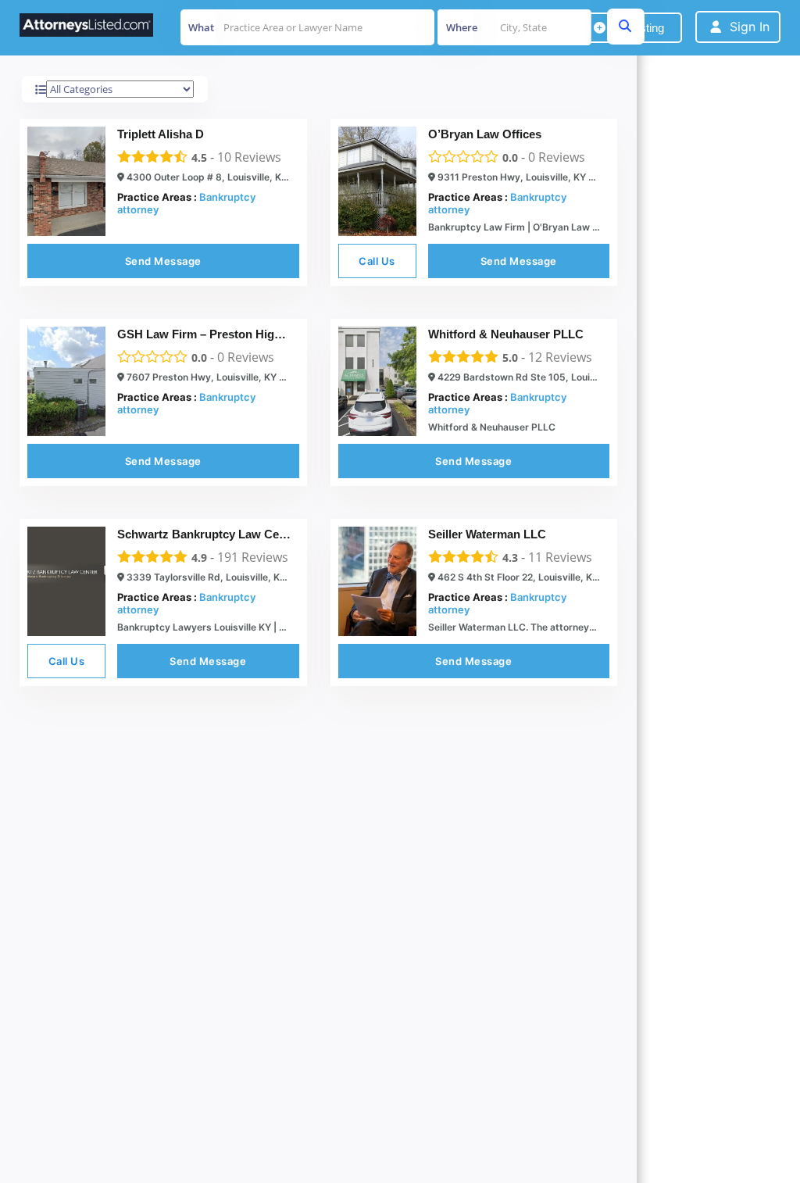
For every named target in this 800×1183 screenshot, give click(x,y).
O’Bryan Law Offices (484, 134)
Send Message (163, 261)
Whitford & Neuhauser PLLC (506, 334)
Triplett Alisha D (160, 134)
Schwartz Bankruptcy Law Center (209, 534)
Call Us (377, 261)
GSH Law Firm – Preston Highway (210, 334)
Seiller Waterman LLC (487, 534)
